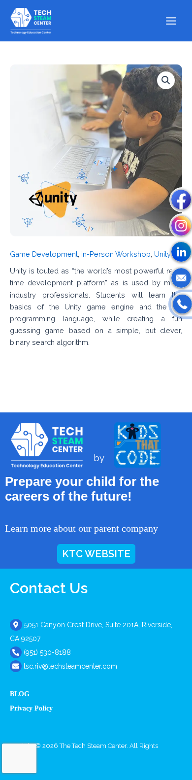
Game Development (44, 254)
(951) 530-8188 (47, 652)
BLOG (20, 694)
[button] (166, 80)
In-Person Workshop (116, 254)
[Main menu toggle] (171, 20)
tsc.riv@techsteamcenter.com (70, 666)
